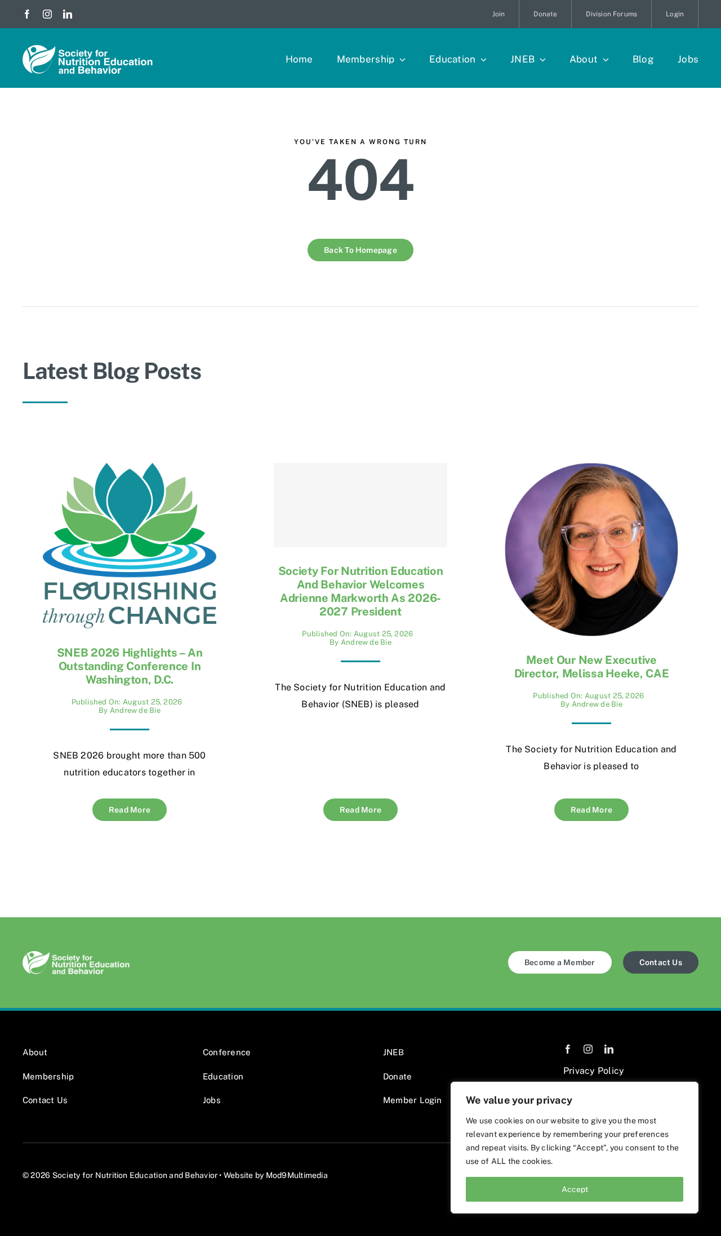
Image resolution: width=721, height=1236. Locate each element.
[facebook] (27, 14)
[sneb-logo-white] (88, 49)
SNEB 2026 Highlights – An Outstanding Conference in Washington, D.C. (130, 666)
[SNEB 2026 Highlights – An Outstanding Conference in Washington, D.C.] (129, 471)
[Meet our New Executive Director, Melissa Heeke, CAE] (591, 471)
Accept (575, 1189)
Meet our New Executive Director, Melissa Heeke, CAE (591, 666)
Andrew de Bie (135, 710)
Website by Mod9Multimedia (276, 1175)
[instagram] (47, 14)
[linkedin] (67, 14)
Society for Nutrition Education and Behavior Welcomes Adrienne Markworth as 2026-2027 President (360, 591)
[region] (574, 1147)
